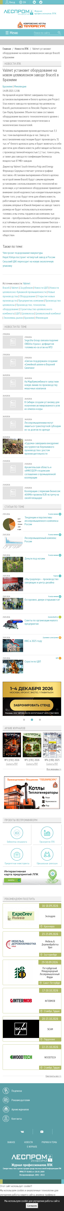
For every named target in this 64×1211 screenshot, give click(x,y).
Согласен (32, 1205)
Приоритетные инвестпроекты (17, 863)
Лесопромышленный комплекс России (40, 539)
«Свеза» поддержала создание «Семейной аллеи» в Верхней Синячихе (41, 364)
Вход (12, 2)
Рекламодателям (21, 1100)
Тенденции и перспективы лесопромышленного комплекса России (41, 521)
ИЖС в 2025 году (33, 641)
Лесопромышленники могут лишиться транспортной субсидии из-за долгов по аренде (43, 426)
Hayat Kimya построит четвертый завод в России (29, 257)
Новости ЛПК (22, 48)
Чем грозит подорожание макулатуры (23, 253)
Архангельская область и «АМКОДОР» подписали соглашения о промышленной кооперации (40, 472)
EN (24, 2)
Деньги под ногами (35, 558)
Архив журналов (20, 1109)
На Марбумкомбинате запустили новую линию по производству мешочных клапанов (42, 385)
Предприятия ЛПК (47, 841)
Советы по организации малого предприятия (41, 622)
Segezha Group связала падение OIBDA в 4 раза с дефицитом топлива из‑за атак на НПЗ (41, 344)
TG (40, 2)
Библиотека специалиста (17, 841)
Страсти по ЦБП (33, 661)
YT (42, 1131)
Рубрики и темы (49, 1142)
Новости (28, 1142)
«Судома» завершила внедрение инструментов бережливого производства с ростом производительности (42, 448)
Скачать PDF (12, 764)
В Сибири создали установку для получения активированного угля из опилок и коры (42, 405)
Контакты (17, 1118)
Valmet (26, 283)
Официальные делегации (47, 863)
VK (34, 2)
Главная (7, 48)
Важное (11, 1142)
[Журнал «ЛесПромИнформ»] (32, 12)
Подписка (17, 1090)
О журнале (32, 1146)
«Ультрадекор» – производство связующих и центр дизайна (41, 580)
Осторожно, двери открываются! (42, 599)
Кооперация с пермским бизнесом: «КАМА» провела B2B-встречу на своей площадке (43, 494)
